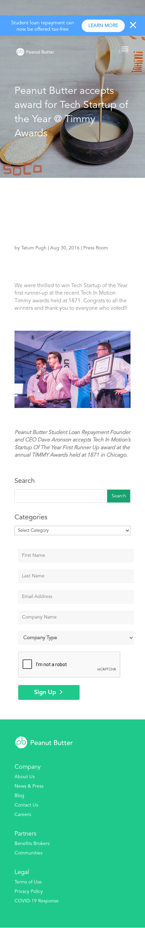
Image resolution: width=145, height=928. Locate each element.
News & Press (29, 786)
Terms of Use (28, 882)
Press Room (95, 248)
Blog (19, 795)
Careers (22, 814)
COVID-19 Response (36, 901)
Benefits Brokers (32, 843)
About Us (24, 776)
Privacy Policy (28, 891)
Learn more (103, 25)
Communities (28, 853)
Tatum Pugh (34, 248)
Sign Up (45, 692)
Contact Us (26, 805)
